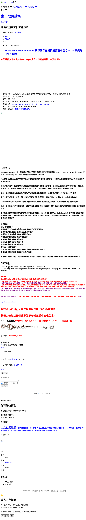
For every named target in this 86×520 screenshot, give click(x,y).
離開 (12, 516)
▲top (3, 369)
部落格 (7, 39)
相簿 (6, 37)
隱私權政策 (54, 491)
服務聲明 (63, 491)
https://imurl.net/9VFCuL (8, 302)
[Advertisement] (18, 75)
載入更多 (4, 373)
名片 (6, 42)
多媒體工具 (18, 365)
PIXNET (27, 491)
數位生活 (18, 32)
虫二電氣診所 (11, 16)
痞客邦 (12, 359)
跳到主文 (4, 22)
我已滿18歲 (5, 516)
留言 (17, 359)
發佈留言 (4, 386)
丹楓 (2, 347)
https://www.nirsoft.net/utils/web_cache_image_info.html (31, 104)
